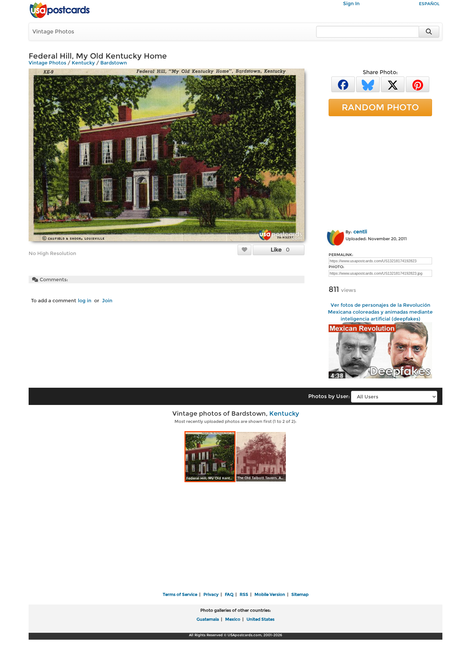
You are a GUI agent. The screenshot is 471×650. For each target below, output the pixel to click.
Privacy (211, 594)
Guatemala (208, 619)
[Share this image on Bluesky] (368, 84)
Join (107, 300)
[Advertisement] (380, 171)
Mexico (232, 619)
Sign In (351, 3)
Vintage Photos (53, 31)
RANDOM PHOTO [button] (380, 107)
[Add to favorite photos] (244, 249)
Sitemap (300, 594)
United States (260, 619)
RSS (244, 594)
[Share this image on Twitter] (392, 84)
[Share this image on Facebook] (343, 84)
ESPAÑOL (429, 3)
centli (360, 231)
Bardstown (113, 63)
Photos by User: (329, 396)
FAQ (229, 594)
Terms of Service (180, 594)
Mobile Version (269, 594)
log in (84, 300)
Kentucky (83, 63)
